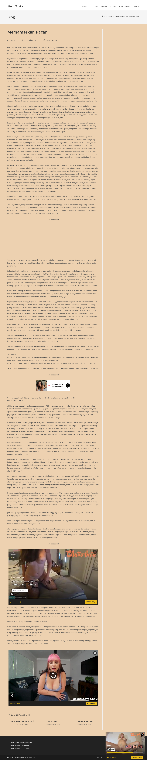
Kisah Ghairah (16, 6)
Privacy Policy (100, 757)
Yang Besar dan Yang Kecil (22, 721)
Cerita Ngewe (51, 40)
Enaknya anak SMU (84, 721)
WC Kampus (53, 721)
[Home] (102, 16)
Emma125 (14, 40)
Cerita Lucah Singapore (20, 745)
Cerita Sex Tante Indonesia (21, 742)
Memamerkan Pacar (133, 16)
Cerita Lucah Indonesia (20, 748)
